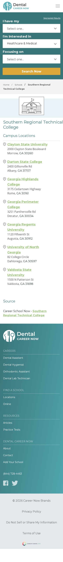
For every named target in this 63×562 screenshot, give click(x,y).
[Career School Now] (31, 544)
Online (7, 404)
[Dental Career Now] (16, 6)
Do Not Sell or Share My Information (31, 522)
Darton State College (24, 162)
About (7, 448)
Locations (9, 397)
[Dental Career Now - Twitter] (15, 483)
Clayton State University (27, 144)
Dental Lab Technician (16, 378)
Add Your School (13, 462)
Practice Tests (11, 429)
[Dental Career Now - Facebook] (5, 483)
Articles (7, 422)
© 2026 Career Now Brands (31, 501)
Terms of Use (31, 533)
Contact (8, 455)
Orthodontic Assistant (16, 371)
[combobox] (31, 28)
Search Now (31, 71)
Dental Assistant (13, 357)
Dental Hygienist (13, 364)
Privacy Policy (31, 512)
